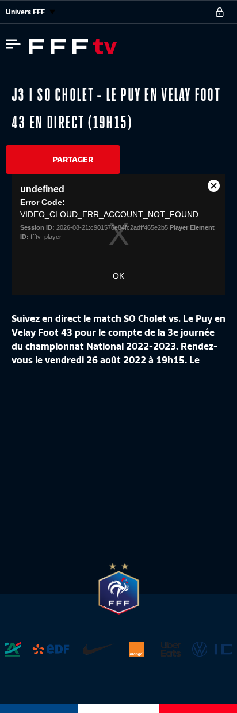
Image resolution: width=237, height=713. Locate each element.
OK (118, 275)
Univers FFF (26, 11)
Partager (72, 159)
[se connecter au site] (219, 12)
